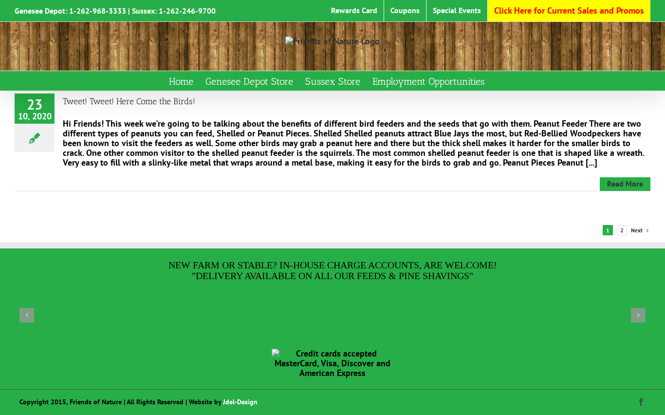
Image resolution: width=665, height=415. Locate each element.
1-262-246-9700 (187, 11)
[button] (26, 315)
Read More (625, 184)
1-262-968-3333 (97, 11)
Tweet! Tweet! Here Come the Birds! (129, 101)
